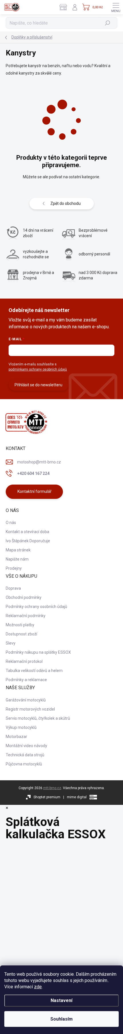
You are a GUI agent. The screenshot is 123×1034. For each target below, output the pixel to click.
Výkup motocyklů (21, 727)
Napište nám (17, 559)
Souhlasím (61, 1019)
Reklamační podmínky (25, 615)
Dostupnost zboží (21, 634)
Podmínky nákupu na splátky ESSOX (38, 652)
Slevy (10, 643)
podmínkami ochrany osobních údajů (38, 369)
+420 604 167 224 (33, 473)
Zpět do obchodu (65, 203)
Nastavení (61, 1000)
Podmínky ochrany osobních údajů (36, 606)
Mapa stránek (18, 550)
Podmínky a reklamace (26, 679)
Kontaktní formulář (34, 491)
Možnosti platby (20, 625)
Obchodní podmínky (23, 597)
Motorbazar (16, 736)
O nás (11, 522)
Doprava (13, 588)
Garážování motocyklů (26, 700)
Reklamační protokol (24, 661)
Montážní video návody (26, 745)
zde (38, 986)
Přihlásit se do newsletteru (38, 385)
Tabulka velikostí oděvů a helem (34, 670)
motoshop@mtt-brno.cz (39, 462)
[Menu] (116, 7)
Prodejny (14, 568)
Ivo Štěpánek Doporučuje (28, 541)
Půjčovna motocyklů (24, 764)
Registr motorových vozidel (30, 709)
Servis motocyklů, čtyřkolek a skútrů (38, 718)
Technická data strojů (25, 755)
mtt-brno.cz (52, 788)
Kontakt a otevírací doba (27, 531)
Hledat (108, 23)
